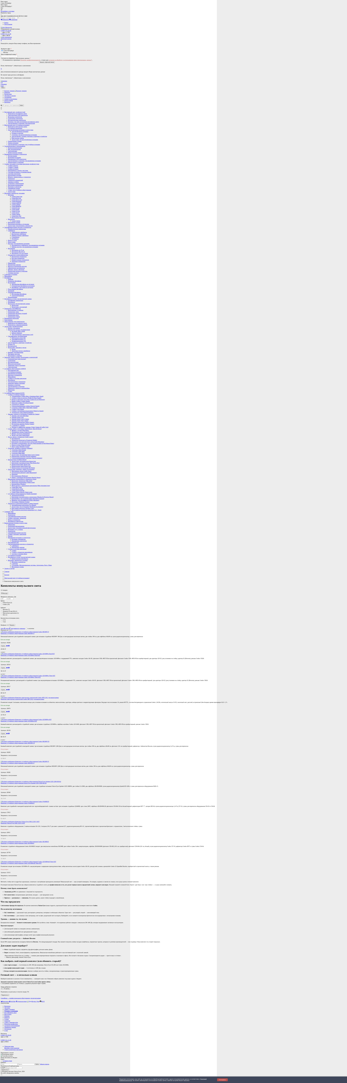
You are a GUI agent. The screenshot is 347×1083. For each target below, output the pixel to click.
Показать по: (5, 630)
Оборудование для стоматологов (14, 321)
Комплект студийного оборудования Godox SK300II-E (17, 843)
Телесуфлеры (8, 320)
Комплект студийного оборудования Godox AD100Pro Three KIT (21, 677)
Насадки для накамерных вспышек (19, 243)
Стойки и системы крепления (17, 549)
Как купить (7, 1014)
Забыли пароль (44, 1064)
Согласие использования (12, 1025)
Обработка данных (10, 1027)
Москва (5, 52)
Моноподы (11, 219)
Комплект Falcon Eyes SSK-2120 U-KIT (13, 823)
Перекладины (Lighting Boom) (17, 459)
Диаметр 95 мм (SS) (10, 611)
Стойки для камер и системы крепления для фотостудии (21, 164)
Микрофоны (8, 276)
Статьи (6, 1019)
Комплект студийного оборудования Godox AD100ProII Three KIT (21, 863)
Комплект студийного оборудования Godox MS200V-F (17, 763)
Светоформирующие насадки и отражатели (17, 227)
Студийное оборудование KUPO (14, 393)
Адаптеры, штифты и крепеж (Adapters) (20, 448)
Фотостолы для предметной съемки (19, 303)
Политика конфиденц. (11, 1024)
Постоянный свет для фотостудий (14, 112)
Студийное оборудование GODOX (15, 368)
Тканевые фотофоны (14, 292)
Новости (7, 1017)
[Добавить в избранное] (7, 646)
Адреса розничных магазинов (13, 1049)
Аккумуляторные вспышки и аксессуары (20, 130)
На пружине (12, 282)
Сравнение (14, 19)
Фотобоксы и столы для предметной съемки (18, 299)
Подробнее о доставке (7, 11)
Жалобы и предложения (11, 1048)
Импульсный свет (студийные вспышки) (16, 125)
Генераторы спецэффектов (12, 308)
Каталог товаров (9, 91)
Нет (5, 615)
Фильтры (5, 593)
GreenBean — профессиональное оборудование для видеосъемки (21, 998)
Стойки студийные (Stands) (16, 394)
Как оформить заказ (10, 1012)
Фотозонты (11, 248)
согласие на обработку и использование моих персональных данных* (70, 60)
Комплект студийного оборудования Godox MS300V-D (18, 743)
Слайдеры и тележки (10, 274)
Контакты (7, 102)
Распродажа (8, 94)
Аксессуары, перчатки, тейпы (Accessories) (21, 469)
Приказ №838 (8, 100)
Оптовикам (7, 97)
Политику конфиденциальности (30, 60)
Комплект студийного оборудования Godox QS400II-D (17, 803)
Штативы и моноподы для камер (14, 193)
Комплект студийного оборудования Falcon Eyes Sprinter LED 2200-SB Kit (23, 783)
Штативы (11, 195)
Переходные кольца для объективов (19, 329)
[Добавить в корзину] (3, 646)
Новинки (7, 92)
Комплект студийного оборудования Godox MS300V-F (17, 633)
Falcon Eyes (7, 602)
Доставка (7, 1008)
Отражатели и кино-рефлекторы (18, 255)
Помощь (6, 1016)
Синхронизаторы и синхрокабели (14, 146)
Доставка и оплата (10, 95)
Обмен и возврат (9, 1009)
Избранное (5, 19)
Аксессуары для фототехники (13, 326)
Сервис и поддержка (10, 99)
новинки (22, 628)
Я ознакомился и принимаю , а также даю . (48, 60)
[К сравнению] (8, 646)
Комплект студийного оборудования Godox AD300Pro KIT (19, 721)
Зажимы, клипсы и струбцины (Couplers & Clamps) (23, 414)
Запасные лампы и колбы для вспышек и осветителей (21, 357)
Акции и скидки (9, 568)
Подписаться (5, 995)
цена (2, 628)
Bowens (6, 609)
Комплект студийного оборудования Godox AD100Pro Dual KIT (20, 655)
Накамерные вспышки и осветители (15, 154)
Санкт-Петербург (8, 50)
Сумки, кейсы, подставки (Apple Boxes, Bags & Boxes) (25, 429)
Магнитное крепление (11, 613)
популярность (15, 628)
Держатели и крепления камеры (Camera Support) (23, 503)
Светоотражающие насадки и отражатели (21, 544)
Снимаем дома (8, 511)
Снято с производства (11, 1022)
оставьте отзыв (7, 1061)
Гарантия (7, 1021)
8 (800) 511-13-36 (6, 34)
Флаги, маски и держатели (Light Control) (20, 437)
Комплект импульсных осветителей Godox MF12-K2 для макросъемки (22, 699)
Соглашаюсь (222, 1079)
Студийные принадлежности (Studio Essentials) (22, 494)
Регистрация (8, 24)
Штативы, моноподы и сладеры (18, 560)
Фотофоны (7, 277)
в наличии (30, 628)
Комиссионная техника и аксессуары (15, 523)
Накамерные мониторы (11, 318)
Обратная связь (9, 1046)
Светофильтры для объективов (17, 336)
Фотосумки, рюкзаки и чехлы (17, 347)
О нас (6, 1030)
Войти (6, 22)
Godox (6, 604)
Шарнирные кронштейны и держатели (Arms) (22, 479)
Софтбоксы (11, 230)
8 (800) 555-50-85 (6, 30)
